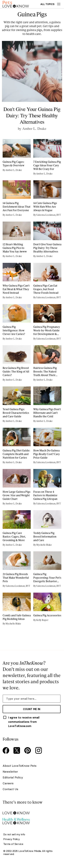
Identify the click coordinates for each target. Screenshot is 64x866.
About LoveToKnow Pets (19, 766)
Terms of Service (13, 844)
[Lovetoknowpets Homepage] (16, 4)
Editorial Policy (13, 777)
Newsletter (10, 771)
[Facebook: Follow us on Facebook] (7, 750)
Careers (8, 783)
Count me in (31, 709)
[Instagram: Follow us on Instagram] (39, 750)
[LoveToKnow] (32, 810)
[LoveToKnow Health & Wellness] (32, 820)
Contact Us (10, 789)
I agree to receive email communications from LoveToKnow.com (23, 722)
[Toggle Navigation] (59, 4)
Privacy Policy (11, 839)
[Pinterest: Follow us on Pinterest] (28, 750)
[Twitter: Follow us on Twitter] (17, 750)
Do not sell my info (14, 834)
